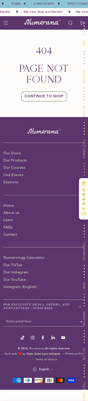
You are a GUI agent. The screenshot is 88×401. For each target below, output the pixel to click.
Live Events (13, 175)
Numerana (36, 348)
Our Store (12, 153)
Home (8, 206)
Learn (8, 220)
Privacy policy (74, 353)
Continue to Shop (44, 96)
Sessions (11, 182)
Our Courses (14, 168)
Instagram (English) (20, 287)
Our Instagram (16, 272)
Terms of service (46, 359)
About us (11, 213)
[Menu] (6, 23)
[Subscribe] (82, 322)
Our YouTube (14, 280)
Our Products (15, 160)
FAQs (8, 227)
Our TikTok (12, 265)
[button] (70, 23)
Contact (10, 235)
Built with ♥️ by (32, 354)
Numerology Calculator (24, 258)
